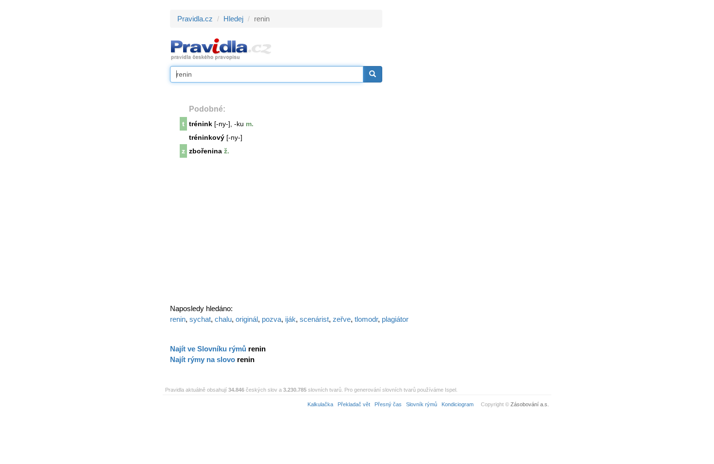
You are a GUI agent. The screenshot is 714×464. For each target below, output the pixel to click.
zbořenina (205, 151)
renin (178, 319)
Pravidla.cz (195, 19)
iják (290, 319)
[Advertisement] (470, 155)
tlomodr (366, 319)
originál (247, 319)
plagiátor (395, 319)
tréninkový (206, 137)
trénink (200, 124)
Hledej (233, 19)
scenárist (314, 319)
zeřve (342, 319)
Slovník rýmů (421, 404)
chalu (223, 319)
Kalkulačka (320, 404)
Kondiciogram (458, 404)
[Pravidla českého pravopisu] (221, 49)
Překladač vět (354, 404)
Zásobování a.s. (529, 404)
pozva (271, 319)
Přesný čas (388, 404)
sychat (200, 319)
